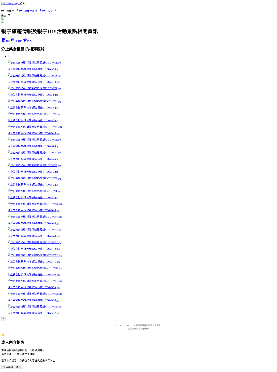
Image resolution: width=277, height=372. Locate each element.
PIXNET (127, 325)
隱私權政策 (133, 328)
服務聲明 (145, 328)
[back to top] (3, 319)
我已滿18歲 (8, 367)
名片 (29, 41)
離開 (18, 367)
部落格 (19, 41)
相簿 (8, 41)
